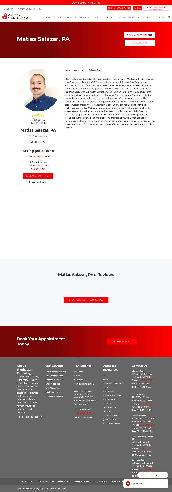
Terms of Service (83, 481)
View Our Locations (30, 9)
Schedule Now (122, 341)
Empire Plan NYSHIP (112, 395)
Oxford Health (109, 407)
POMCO (107, 411)
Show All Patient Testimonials (86, 300)
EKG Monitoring (53, 388)
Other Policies (117, 481)
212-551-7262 (146, 448)
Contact (10, 9)
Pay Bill (137, 8)
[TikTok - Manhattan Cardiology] (41, 417)
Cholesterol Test (53, 383)
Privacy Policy (64, 481)
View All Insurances (111, 423)
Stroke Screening (53, 392)
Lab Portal (78, 371)
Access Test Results (156, 7)
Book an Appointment (119, 8)
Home (67, 70)
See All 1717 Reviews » (84, 417)
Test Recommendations (84, 383)
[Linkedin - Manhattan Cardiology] (19, 417)
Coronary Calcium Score (56, 379)
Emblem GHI (108, 391)
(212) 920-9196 (146, 424)
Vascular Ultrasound (54, 396)
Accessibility (100, 481)
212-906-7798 (146, 380)
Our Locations (80, 379)
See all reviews (140, 42)
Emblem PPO (109, 399)
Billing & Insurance (45, 481)
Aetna (105, 379)
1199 (105, 375)
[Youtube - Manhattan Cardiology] (27, 417)
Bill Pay (77, 375)
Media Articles (26, 481)
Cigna (105, 387)
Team (76, 70)
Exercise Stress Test (54, 375)
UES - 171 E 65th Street (38, 156)
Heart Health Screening (56, 371)
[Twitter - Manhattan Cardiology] (32, 417)
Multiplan (107, 403)
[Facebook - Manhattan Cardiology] (23, 417)
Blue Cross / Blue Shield (113, 383)
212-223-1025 (38, 169)
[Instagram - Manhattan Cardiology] (36, 417)
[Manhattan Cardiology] (16, 17)
